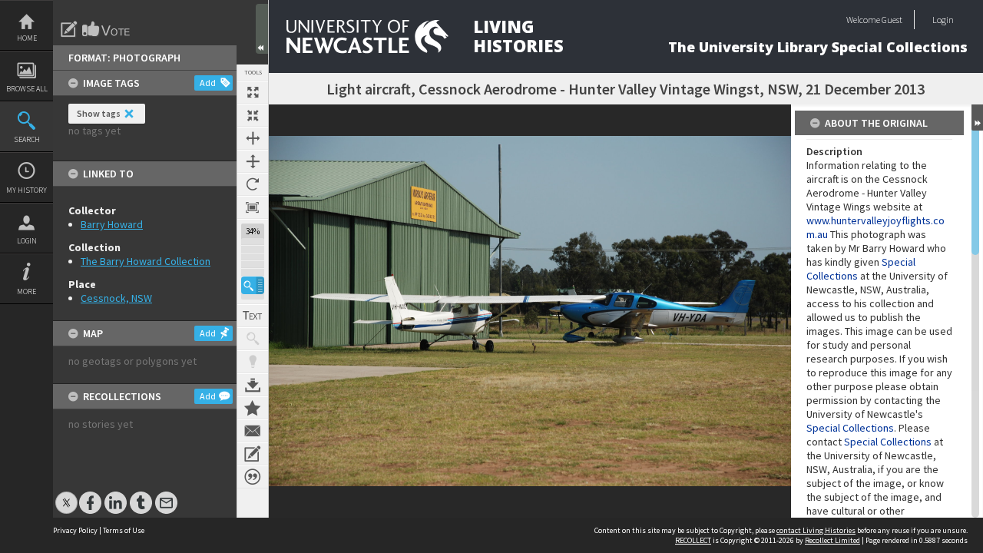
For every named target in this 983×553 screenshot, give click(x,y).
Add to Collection (252, 407)
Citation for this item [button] (252, 476)
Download (252, 384)
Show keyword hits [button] (252, 338)
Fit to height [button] (252, 161)
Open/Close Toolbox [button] (262, 29)
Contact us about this (252, 430)
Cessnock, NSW (116, 298)
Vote (107, 29)
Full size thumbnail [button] (252, 92)
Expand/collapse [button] (977, 117)
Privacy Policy (75, 530)
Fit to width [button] (252, 138)
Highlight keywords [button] (252, 361)
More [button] (26, 291)
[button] (252, 285)
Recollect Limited (832, 540)
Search (27, 139)
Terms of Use (123, 530)
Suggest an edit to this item (69, 29)
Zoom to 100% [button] (252, 207)
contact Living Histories (816, 530)
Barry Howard (112, 224)
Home (27, 38)
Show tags (99, 113)
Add (208, 82)
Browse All (27, 89)
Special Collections (850, 428)
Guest (892, 19)
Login (27, 241)
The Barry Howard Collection (145, 261)
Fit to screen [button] (252, 115)
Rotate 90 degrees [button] (252, 184)
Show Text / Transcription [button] (252, 315)
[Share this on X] (66, 495)
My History (26, 190)
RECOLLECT (693, 540)
